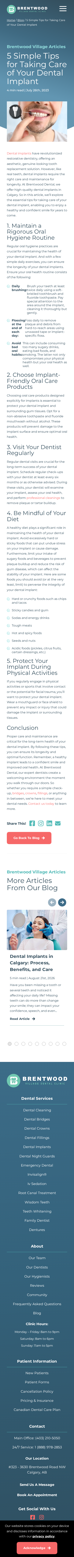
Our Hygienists (37, 1276)
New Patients (37, 1373)
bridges (18, 793)
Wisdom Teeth (37, 1202)
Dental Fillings (37, 1138)
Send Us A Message (37, 1485)
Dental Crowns (37, 1128)
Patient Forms (37, 1382)
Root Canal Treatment (37, 1193)
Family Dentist (37, 1220)
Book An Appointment (37, 1495)
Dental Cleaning (37, 1110)
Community (37, 1295)
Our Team (37, 1258)
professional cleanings (43, 498)
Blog (20, 20)
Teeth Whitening (37, 1211)
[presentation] (52, 902)
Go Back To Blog (26, 838)
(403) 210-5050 (47, 1438)
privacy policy (43, 1536)
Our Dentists (37, 1267)
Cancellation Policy (37, 1391)
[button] (10, 1044)
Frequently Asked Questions (37, 1304)
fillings (42, 793)
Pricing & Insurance (37, 1401)
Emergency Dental (37, 1165)
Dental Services (37, 1098)
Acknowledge (34, 1548)
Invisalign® (37, 1174)
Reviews (37, 1285)
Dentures (37, 1230)
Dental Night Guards (37, 1156)
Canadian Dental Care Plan (37, 1410)
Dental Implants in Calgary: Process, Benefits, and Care (31, 963)
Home (11, 20)
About (37, 1246)
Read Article (20, 1019)
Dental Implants (37, 1147)
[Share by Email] (58, 825)
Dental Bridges (37, 1119)
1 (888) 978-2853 (48, 1447)
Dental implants (19, 153)
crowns (30, 793)
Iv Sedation (37, 1184)
